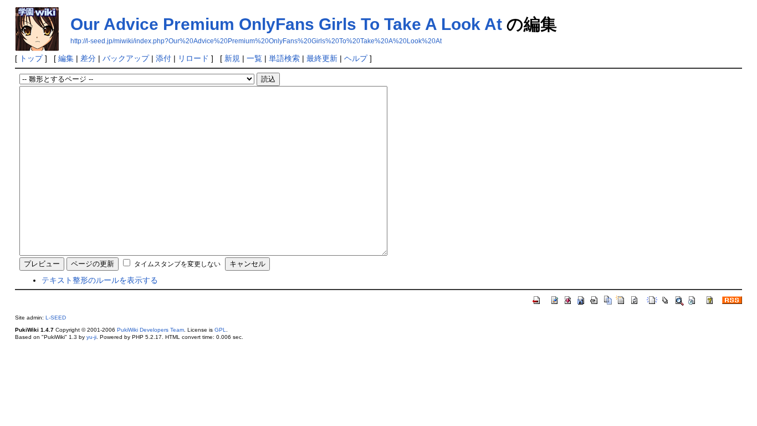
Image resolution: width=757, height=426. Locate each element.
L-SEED (55, 318)
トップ (31, 58)
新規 (232, 58)
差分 (88, 58)
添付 (163, 58)
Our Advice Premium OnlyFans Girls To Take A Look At (286, 24)
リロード (193, 58)
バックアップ (126, 58)
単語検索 (284, 58)
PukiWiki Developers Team (150, 330)
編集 (66, 58)
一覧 (254, 58)
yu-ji (91, 337)
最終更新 (321, 58)
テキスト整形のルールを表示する (100, 280)
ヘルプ (355, 58)
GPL (220, 330)
